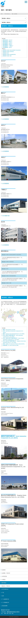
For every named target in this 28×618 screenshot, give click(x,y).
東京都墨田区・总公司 (7, 47)
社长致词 (3, 569)
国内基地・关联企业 (6, 18)
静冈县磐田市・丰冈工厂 (7, 44)
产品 (3, 592)
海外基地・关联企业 (6, 22)
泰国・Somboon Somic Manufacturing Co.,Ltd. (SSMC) (13, 333)
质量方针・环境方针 (6, 586)
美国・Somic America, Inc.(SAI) (9, 329)
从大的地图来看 (5, 86)
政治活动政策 (4, 605)
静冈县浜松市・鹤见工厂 (7, 41)
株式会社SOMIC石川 (3, 4)
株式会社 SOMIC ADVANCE (8, 51)
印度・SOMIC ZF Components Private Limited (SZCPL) (13, 343)
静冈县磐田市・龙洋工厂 (7, 43)
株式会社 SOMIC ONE (7, 55)
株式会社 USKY (6, 53)
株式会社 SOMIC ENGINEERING (9, 54)
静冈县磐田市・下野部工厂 (8, 45)
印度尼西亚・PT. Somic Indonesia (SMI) (10, 345)
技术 (3, 595)
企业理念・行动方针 (6, 573)
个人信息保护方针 (5, 599)
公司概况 (3, 579)
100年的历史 (4, 576)
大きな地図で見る (6, 215)
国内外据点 (4, 582)
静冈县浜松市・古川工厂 (7, 40)
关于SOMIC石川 (5, 589)
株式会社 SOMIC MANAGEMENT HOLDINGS (12, 50)
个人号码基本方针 (5, 602)
